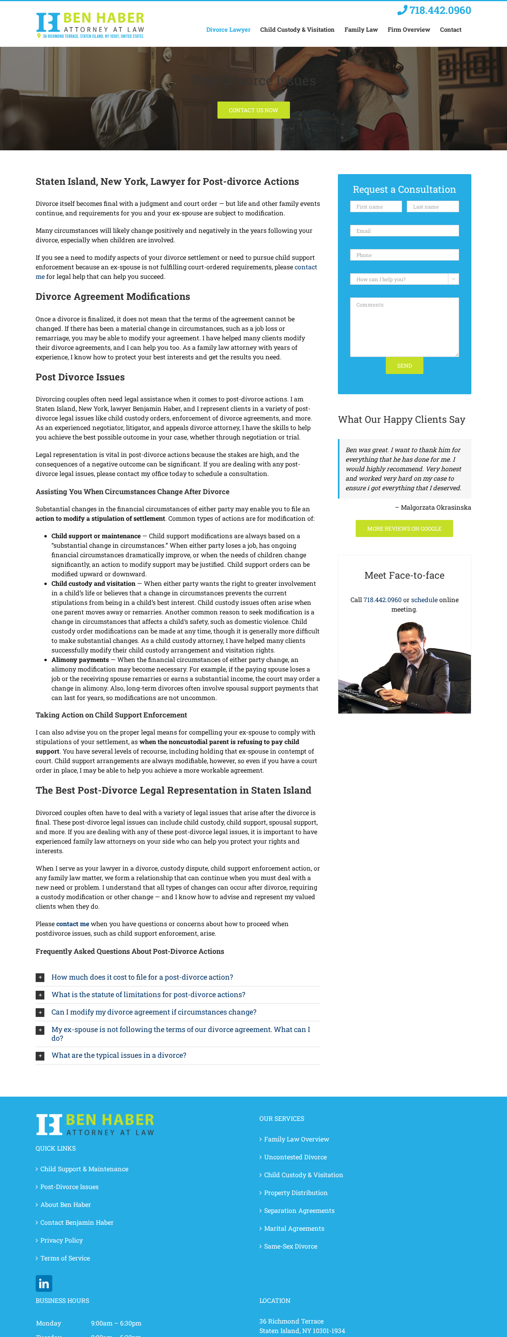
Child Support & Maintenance (84, 1168)
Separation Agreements (299, 1210)
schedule (424, 599)
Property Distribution (296, 1192)
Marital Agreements (294, 1228)
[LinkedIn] (44, 1283)
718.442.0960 (383, 599)
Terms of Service (65, 1258)
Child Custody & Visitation (303, 1174)
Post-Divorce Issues (69, 1186)
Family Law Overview (296, 1139)
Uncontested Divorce (295, 1157)
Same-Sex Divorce (290, 1246)
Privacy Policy (61, 1240)
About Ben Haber (65, 1204)
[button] (178, 977)
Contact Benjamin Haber (77, 1222)
